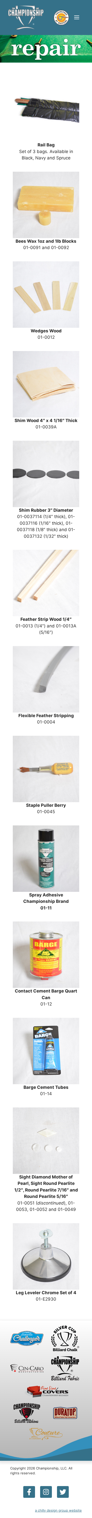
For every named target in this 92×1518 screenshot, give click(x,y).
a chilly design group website (58, 1510)
